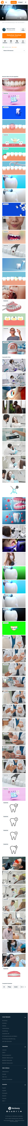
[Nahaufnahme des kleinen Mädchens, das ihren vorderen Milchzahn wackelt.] (13, 291)
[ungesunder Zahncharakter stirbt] (13, 139)
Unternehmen (5, 1027)
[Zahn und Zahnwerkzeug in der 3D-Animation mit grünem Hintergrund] (13, 572)
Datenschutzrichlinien (19, 1120)
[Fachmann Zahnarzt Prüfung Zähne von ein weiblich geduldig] (13, 461)
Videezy (4, 1025)
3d (4, 986)
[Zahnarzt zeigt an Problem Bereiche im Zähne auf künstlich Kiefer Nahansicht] (13, 641)
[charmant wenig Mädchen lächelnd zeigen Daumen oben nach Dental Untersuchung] (13, 890)
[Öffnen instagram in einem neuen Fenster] (8, 1110)
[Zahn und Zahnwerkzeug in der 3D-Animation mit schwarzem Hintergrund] (13, 613)
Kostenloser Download (14, 35)
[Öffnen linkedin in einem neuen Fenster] (11, 1110)
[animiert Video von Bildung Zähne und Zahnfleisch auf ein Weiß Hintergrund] (13, 973)
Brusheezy (4, 1020)
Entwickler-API (5, 1033)
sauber (16, 986)
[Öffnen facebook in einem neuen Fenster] (6, 1110)
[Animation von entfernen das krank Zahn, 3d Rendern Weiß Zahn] (13, 250)
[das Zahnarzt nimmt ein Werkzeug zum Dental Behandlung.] (13, 434)
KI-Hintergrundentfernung (8, 1038)
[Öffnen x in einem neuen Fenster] (18, 1110)
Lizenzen (4, 1049)
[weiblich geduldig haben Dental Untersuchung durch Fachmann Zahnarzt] (13, 447)
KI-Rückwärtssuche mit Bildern (9, 1035)
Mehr (3, 1100)
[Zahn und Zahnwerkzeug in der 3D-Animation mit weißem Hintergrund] (13, 195)
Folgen (23, 30)
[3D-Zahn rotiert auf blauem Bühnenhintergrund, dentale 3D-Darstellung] (13, 112)
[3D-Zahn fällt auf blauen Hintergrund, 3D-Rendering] (13, 208)
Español (4, 1090)
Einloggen (20, 2)
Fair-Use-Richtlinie (13, 1121)
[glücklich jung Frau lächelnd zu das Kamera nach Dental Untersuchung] (13, 475)
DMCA (3, 1052)
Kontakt (4, 1073)
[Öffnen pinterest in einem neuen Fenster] (13, 1110)
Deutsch (4, 1095)
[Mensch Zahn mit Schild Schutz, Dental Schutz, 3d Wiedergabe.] (13, 503)
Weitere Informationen (8, 50)
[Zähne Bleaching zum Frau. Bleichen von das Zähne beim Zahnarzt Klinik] (13, 862)
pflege (9, 986)
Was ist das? (14, 47)
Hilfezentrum (5, 1071)
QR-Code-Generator (7, 1040)
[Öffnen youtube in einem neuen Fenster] (20, 1110)
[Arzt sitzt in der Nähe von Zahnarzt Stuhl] (13, 932)
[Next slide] (22, 986)
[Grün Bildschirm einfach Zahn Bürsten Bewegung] (13, 627)
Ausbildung (5, 1030)
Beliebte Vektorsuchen (7, 1057)
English (4, 1087)
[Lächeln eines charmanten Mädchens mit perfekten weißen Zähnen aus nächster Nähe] (13, 84)
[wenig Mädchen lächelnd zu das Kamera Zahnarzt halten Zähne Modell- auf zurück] (13, 904)
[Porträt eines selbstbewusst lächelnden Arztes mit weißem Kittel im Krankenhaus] (13, 959)
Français (4, 1097)
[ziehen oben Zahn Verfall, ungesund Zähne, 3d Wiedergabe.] (13, 305)
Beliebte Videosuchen (7, 1062)
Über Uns (4, 1076)
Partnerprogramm (6, 1054)
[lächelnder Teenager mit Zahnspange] (13, 222)
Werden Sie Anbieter (7, 1078)
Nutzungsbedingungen (8, 1120)
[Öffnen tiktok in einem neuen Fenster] (15, 1110)
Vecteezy (4, 1022)
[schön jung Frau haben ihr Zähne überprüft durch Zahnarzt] (13, 420)
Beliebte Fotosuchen (7, 1059)
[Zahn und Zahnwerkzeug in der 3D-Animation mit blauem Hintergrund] (13, 181)
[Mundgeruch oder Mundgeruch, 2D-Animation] (13, 236)
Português (4, 1092)
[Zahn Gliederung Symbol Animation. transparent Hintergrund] (13, 807)
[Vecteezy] (2, 2)
